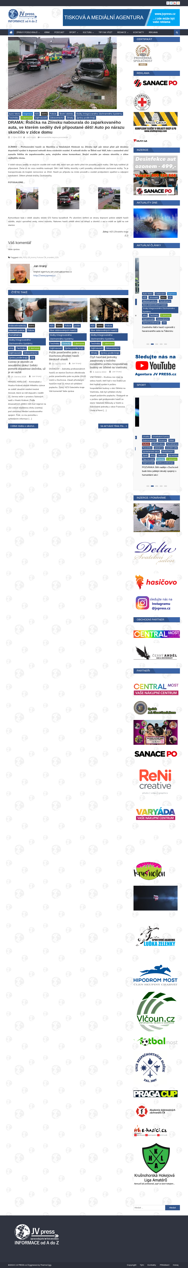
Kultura (87, 32)
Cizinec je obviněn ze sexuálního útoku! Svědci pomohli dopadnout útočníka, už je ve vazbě (27, 367)
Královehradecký (17, 325)
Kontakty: (152, 1265)
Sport (72, 32)
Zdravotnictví (57, 117)
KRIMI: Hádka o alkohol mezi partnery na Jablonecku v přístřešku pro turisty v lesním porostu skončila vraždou (25, 426)
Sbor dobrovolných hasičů (63, 330)
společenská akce (160, 442)
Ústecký (66, 343)
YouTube (163, 449)
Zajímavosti (41, 117)
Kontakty (138, 32)
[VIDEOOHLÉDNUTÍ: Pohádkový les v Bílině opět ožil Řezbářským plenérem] (156, 414)
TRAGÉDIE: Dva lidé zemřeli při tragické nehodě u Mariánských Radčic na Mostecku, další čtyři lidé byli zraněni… (156, 333)
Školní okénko (66, 113)
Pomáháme (15, 335)
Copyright (131, 1265)
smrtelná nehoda (152, 309)
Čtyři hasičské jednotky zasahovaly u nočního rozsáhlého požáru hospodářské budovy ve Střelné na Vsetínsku (108, 362)
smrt (139, 309)
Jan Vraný (31, 137)
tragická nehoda (167, 313)
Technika (13, 117)
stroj (11, 348)
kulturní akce (143, 438)
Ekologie (141, 434)
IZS (29, 257)
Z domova (26, 117)
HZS (37, 113)
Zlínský (70, 117)
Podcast (59, 32)
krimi (33, 257)
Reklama (153, 32)
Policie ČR (41, 257)
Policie (53, 113)
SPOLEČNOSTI (143, 445)
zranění (50, 257)
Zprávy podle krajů (26, 32)
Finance (151, 434)
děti (20, 257)
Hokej (175, 1265)
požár (77, 325)
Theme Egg (45, 1265)
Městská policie (17, 330)
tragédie (152, 313)
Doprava (27, 113)
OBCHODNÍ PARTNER (150, 619)
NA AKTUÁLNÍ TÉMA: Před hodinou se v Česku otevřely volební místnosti (114, 426)
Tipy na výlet (105, 32)
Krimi (47, 32)
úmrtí (139, 317)
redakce (121, 32)
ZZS (57, 257)
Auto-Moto (14, 113)
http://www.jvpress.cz (44, 275)
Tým (142, 1265)
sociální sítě (142, 442)
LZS (152, 291)
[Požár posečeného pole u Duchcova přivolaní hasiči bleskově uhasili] (68, 310)
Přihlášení (164, 1265)
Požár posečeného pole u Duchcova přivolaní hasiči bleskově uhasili (64, 356)
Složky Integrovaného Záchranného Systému (99, 113)
